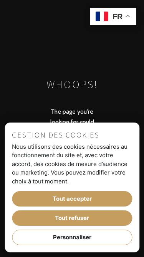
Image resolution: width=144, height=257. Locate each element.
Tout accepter (72, 198)
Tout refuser (72, 218)
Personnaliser (72, 237)
